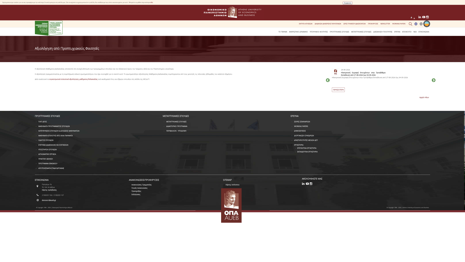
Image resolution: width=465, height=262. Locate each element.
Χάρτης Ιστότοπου (232, 185)
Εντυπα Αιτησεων (305, 24)
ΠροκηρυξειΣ (373, 24)
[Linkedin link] (420, 17)
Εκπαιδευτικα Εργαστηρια (307, 152)
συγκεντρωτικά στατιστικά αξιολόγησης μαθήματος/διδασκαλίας (73, 79)
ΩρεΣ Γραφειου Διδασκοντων (354, 24)
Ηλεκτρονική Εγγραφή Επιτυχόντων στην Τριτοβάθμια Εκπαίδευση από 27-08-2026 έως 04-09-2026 (363, 73)
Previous (327, 80)
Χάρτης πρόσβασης (49, 190)
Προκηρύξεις (136, 191)
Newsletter (385, 24)
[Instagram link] (428, 17)
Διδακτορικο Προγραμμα (176, 126)
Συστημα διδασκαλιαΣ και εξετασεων (53, 145)
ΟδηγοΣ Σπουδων (45, 140)
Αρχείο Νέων (424, 97)
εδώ (151, 2)
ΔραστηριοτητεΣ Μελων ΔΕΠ (306, 140)
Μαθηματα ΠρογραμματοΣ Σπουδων (54, 126)
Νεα (415, 32)
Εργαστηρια (298, 145)
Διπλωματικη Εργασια (47, 154)
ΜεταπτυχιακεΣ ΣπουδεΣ (361, 32)
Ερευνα (397, 32)
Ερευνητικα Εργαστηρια (306, 148)
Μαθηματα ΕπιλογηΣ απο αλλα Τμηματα (55, 135)
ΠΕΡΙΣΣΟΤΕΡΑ (338, 90)
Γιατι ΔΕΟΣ (42, 121)
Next (433, 80)
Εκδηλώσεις (136, 194)
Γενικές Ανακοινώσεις (139, 188)
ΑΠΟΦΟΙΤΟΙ (406, 32)
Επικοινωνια (423, 32)
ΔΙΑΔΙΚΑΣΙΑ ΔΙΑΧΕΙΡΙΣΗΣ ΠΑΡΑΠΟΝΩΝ (328, 24)
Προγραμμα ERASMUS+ (48, 163)
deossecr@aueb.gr (49, 200)
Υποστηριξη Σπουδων (47, 149)
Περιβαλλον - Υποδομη (176, 131)
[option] (380, 81)
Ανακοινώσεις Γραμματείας (142, 185)
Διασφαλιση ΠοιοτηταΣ (382, 32)
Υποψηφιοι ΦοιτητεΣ (319, 32)
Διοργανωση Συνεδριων (304, 135)
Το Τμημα (283, 32)
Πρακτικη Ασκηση (45, 159)
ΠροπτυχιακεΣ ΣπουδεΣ (339, 32)
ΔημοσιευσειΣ (300, 131)
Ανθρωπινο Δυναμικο (298, 32)
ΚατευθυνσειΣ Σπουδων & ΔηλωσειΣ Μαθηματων (58, 131)
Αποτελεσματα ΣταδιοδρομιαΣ (51, 168)
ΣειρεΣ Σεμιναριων (302, 121)
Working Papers (398, 24)
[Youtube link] (424, 17)
